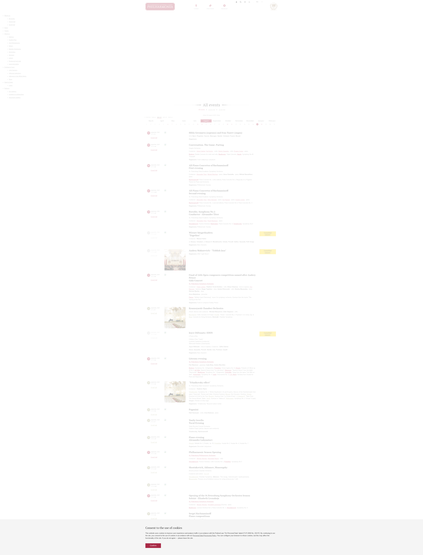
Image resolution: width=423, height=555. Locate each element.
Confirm (153, 546)
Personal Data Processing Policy (204, 535)
